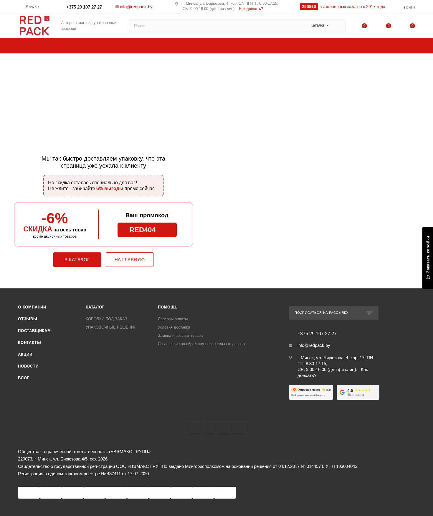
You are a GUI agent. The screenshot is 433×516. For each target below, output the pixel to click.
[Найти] (338, 25)
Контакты (29, 342)
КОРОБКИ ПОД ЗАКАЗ (106, 319)
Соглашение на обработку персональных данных (201, 344)
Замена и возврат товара (180, 335)
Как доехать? (251, 8)
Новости (28, 366)
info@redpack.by (136, 6)
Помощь (168, 307)
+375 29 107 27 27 (83, 6)
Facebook (194, 428)
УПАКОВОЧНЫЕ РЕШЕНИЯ (111, 327)
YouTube (224, 428)
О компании (32, 307)
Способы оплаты (173, 319)
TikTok (239, 428)
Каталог (95, 307)
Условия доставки (174, 327)
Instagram (209, 428)
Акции (25, 354)
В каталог (77, 259)
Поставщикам (34, 331)
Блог (23, 378)
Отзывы (27, 319)
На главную (130, 259)
